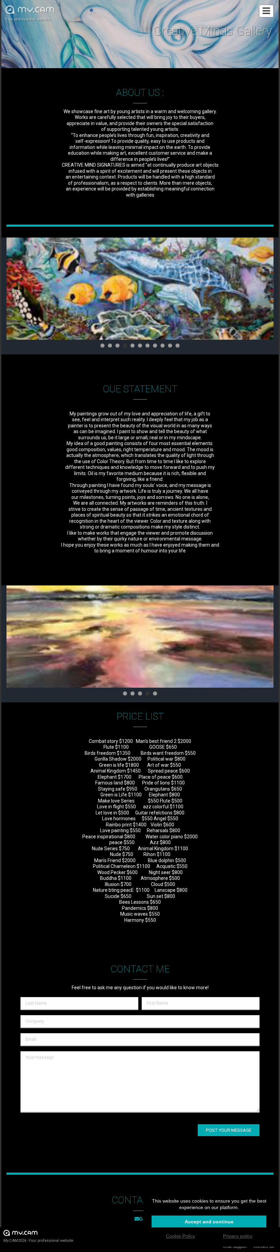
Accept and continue (209, 1221)
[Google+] (142, 1219)
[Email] (137, 1219)
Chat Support (235, 1246)
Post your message (228, 1130)
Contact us (263, 1246)
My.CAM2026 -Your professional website (38, 1240)
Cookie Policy (180, 1236)
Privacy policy (237, 1236)
